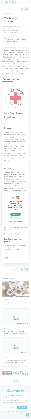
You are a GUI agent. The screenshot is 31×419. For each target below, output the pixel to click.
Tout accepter (15, 214)
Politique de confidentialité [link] (15, 221)
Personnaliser (15, 218)
